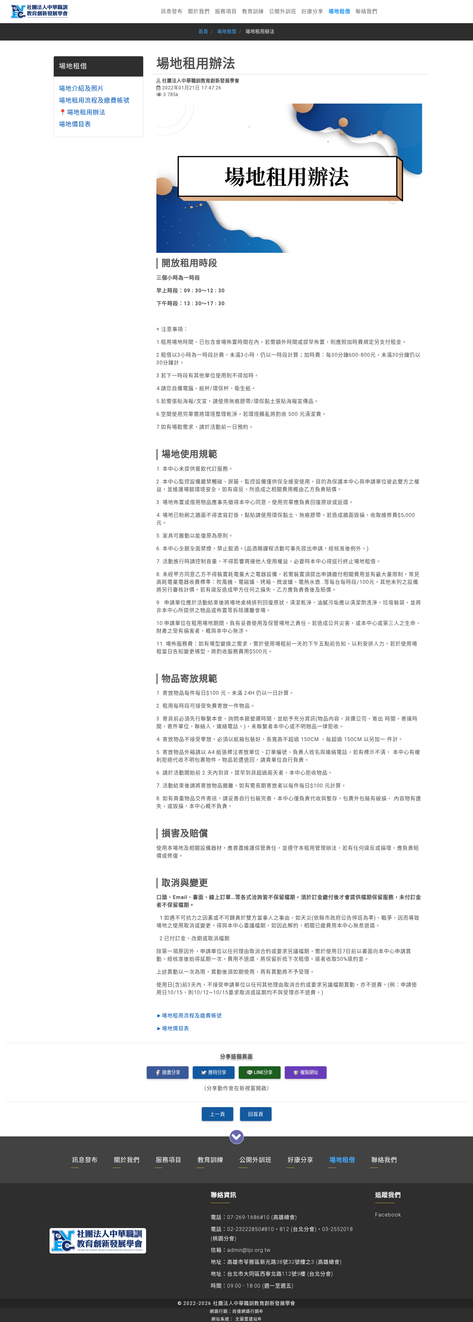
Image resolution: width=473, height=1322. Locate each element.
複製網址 (309, 1072)
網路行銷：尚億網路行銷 (236, 1311)
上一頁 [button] (217, 1114)
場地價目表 (75, 124)
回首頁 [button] (256, 1114)
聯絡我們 (366, 11)
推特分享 (217, 1072)
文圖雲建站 (248, 1319)
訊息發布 (172, 11)
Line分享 (263, 1072)
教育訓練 (253, 11)
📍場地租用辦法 (82, 112)
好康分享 (312, 11)
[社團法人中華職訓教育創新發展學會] (40, 11)
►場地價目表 (172, 1028)
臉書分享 (171, 1072)
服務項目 (226, 11)
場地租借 (339, 11)
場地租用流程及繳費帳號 (94, 100)
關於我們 (199, 11)
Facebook (388, 1215)
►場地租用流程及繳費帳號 (189, 1016)
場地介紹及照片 (81, 88)
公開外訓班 (282, 11)
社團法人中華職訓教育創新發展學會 (254, 1303)
